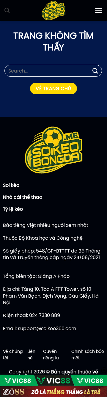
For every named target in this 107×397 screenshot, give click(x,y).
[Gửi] (95, 70)
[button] (99, 11)
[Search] (7, 10)
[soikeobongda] (53, 10)
